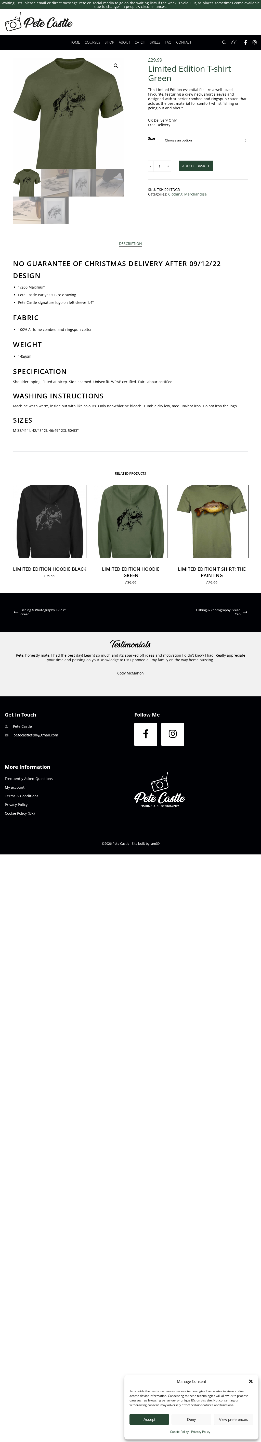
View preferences (233, 1419)
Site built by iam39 (146, 843)
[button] (250, 1381)
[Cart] (231, 42)
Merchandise (195, 194)
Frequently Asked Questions (29, 778)
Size (151, 138)
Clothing (175, 194)
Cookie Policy (179, 1432)
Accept (149, 1419)
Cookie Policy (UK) (20, 813)
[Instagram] (252, 42)
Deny (191, 1419)
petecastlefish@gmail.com (36, 735)
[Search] (221, 42)
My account (14, 787)
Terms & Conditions (21, 796)
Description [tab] (130, 243)
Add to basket (196, 165)
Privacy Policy (200, 1432)
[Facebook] (243, 42)
